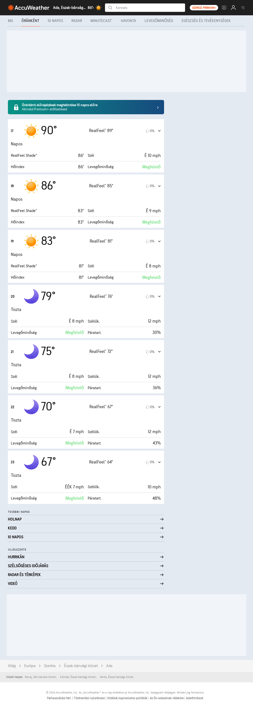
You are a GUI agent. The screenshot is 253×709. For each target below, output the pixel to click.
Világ (12, 666)
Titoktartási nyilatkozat (89, 698)
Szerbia (50, 666)
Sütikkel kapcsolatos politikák (127, 698)
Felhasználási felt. (59, 698)
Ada (109, 666)
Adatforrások (194, 698)
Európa (30, 666)
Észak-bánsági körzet (81, 666)
